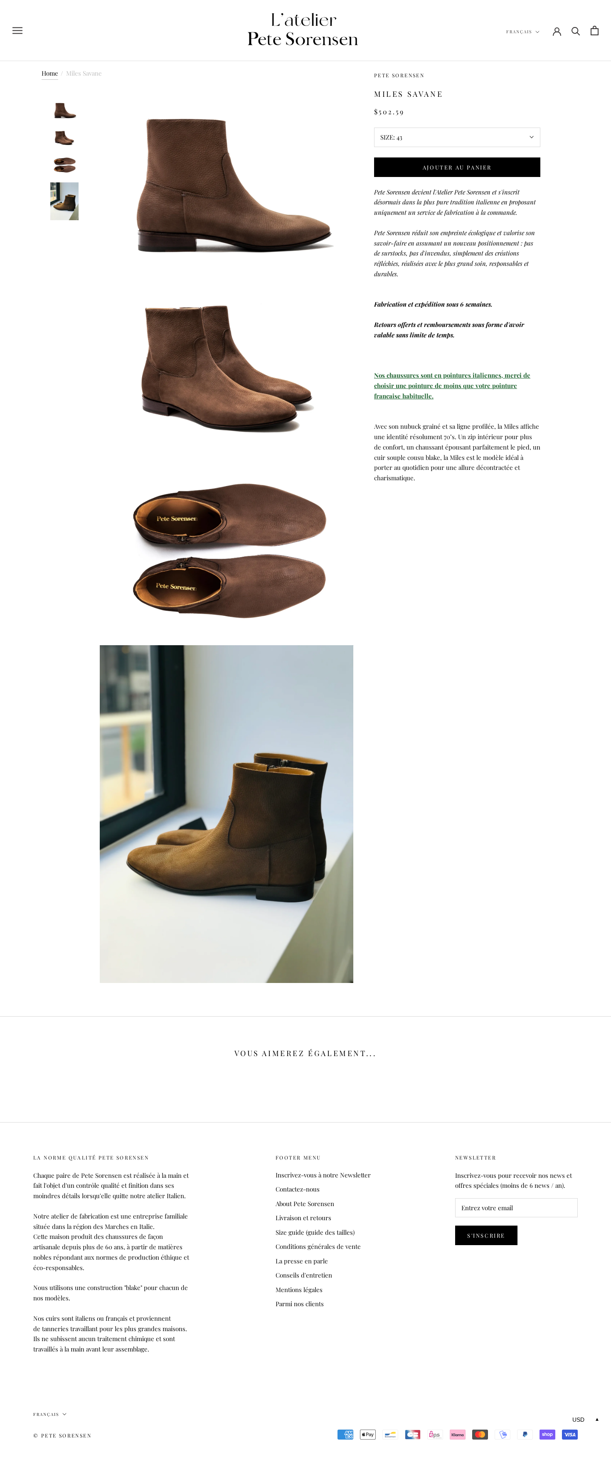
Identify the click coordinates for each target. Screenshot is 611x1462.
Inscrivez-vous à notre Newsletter (323, 1175)
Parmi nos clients (300, 1304)
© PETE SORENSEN (62, 1435)
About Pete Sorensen (305, 1203)
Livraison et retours (303, 1218)
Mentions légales (299, 1289)
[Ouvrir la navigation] (17, 30)
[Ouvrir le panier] (595, 30)
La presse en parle (302, 1261)
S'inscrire (486, 1235)
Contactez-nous (298, 1189)
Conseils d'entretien (304, 1275)
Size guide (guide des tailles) (315, 1232)
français (519, 31)
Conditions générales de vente (318, 1246)
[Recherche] (576, 30)
